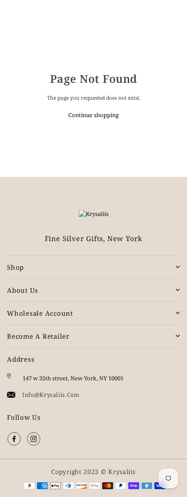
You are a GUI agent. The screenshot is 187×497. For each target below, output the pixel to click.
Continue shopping (93, 115)
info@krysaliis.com (51, 395)
